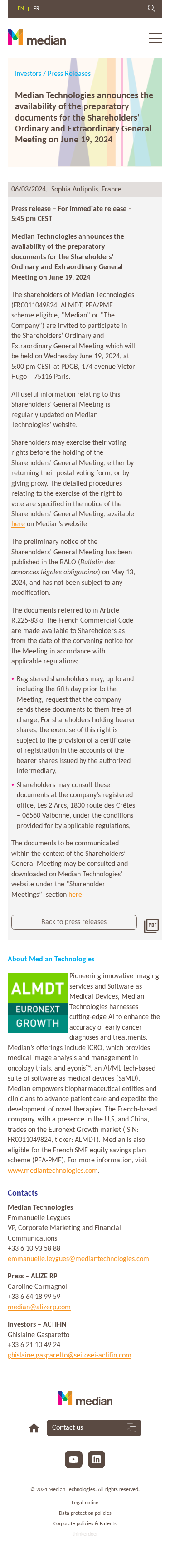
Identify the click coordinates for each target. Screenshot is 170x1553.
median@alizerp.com (39, 1307)
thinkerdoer (85, 1534)
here (18, 524)
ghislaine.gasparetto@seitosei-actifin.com (69, 1355)
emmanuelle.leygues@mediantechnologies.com (78, 1259)
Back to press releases (74, 922)
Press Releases (69, 74)
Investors (28, 74)
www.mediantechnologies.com (53, 1171)
